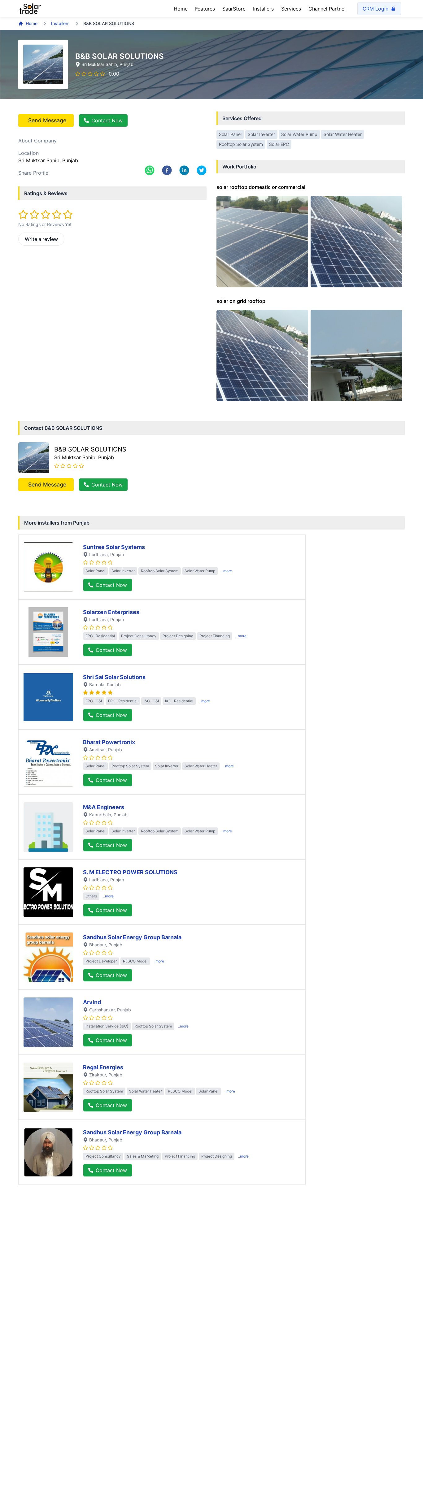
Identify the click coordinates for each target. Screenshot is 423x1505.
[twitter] (202, 170)
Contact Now (107, 120)
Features (205, 9)
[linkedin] (184, 170)
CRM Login (375, 9)
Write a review (41, 239)
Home (181, 9)
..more (226, 571)
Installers (263, 9)
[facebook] (167, 170)
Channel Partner (327, 9)
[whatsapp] (150, 170)
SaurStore (234, 9)
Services (291, 9)
